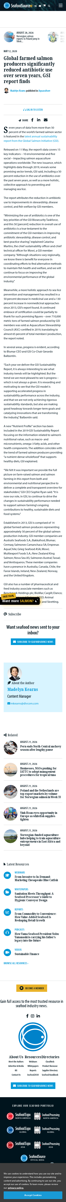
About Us (16, 1057)
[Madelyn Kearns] (7, 90)
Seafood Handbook (50, 1074)
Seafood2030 (33, 1074)
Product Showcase (50, 1066)
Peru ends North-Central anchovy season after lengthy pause (40, 748)
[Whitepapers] (9, 892)
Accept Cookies (33, 1195)
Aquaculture (44, 90)
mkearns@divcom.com (24, 703)
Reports (33, 1070)
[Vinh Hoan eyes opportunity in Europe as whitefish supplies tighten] (10, 814)
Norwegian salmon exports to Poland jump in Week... (27, 38)
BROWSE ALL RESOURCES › (16, 963)
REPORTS (19, 909)
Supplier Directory (50, 1070)
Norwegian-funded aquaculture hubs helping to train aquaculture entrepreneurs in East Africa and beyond (40, 840)
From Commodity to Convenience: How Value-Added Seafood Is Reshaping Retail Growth (35, 917)
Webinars (33, 1061)
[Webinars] (9, 875)
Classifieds (50, 1061)
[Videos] (9, 952)
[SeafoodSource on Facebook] (27, 1016)
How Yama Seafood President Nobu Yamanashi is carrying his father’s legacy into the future (37, 937)
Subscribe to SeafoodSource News (34, 642)
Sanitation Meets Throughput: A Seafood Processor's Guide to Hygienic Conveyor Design (34, 897)
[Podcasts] (9, 932)
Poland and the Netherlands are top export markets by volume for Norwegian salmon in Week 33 (40, 793)
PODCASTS (19, 929)
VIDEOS (18, 949)
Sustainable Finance (27, 954)
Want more (18, 601)
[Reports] (9, 912)
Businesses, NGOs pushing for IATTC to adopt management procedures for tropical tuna (38, 771)
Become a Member (34, 988)
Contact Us (16, 1074)
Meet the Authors (16, 1061)
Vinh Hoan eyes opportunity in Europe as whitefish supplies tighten (38, 816)
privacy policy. (16, 1187)
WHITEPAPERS (21, 889)
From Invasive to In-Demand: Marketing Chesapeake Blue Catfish (36, 878)
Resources (33, 1057)
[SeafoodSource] (17, 5)
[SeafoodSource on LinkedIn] (38, 1016)
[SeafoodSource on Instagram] (32, 1016)
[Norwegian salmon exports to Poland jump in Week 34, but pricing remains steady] (9, 36)
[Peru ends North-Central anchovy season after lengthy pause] (10, 748)
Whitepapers (32, 1066)
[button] (32, 120)
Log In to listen (34, 109)
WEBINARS (20, 872)
